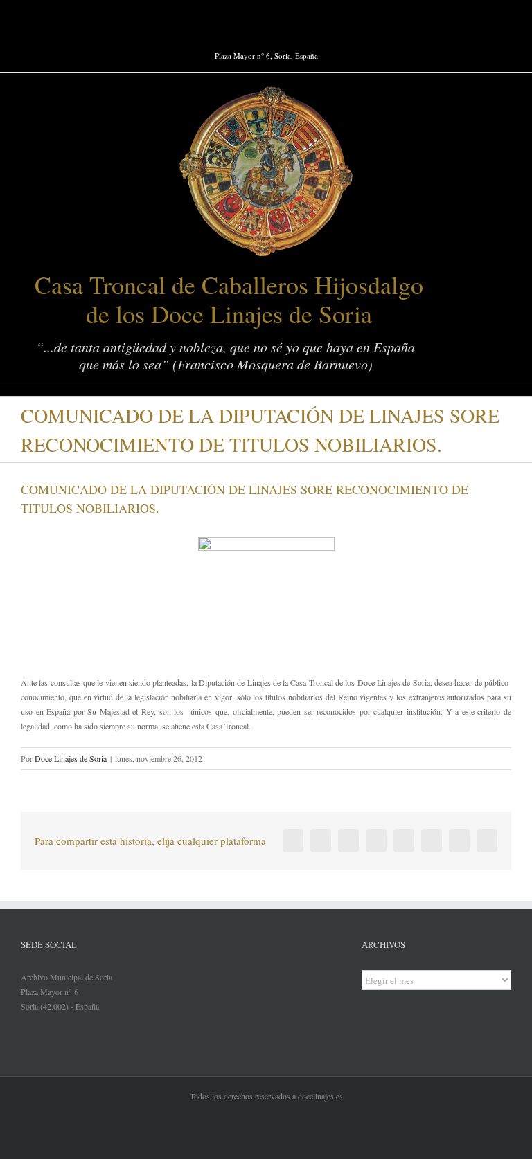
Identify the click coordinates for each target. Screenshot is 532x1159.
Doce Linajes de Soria (71, 758)
